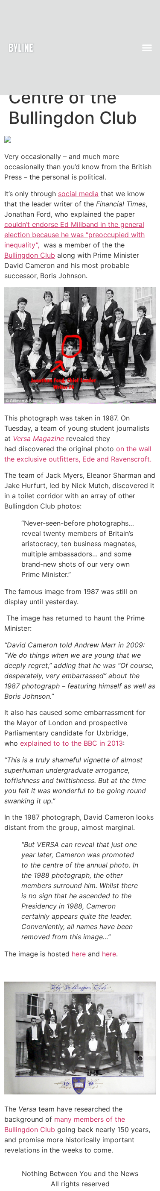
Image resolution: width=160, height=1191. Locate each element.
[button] (147, 48)
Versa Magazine (38, 438)
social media (78, 193)
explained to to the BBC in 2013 (71, 743)
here (80, 954)
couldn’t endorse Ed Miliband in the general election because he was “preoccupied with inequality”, (74, 234)
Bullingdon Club (29, 255)
